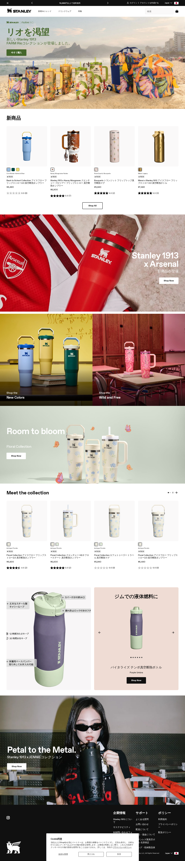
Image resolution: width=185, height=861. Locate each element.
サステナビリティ (121, 827)
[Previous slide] (32, 3)
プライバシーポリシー (122, 847)
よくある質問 (142, 819)
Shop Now (136, 680)
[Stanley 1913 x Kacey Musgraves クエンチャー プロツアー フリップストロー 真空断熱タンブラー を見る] (70, 146)
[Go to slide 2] (133, 657)
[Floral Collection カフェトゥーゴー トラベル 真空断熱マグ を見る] (114, 521)
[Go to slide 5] (139, 657)
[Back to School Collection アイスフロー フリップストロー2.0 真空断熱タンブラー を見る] (27, 146)
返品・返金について (145, 834)
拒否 (119, 854)
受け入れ (91, 854)
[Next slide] (108, 3)
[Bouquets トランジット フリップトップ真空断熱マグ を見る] (114, 146)
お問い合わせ (142, 824)
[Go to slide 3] (135, 657)
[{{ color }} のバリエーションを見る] (8, 169)
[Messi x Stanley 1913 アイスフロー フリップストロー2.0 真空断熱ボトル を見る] (158, 146)
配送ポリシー (164, 832)
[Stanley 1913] (19, 10)
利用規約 (162, 819)
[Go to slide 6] (141, 657)
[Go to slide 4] (137, 657)
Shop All (92, 205)
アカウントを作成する (149, 3)
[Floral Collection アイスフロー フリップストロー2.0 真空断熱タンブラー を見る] (27, 521)
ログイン (133, 3)
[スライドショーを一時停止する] (8, 3)
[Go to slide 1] (168, 492)
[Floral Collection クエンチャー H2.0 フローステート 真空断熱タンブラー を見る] (70, 521)
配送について (142, 829)
